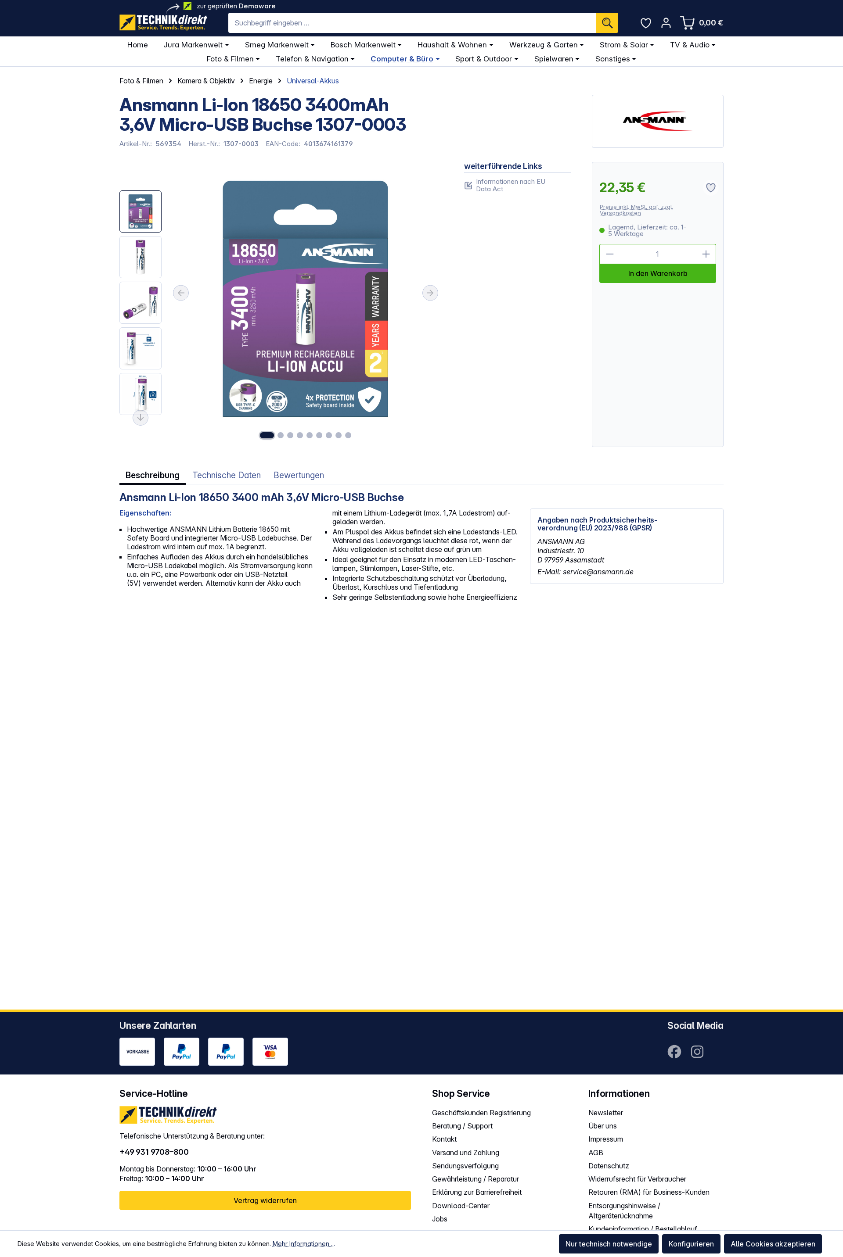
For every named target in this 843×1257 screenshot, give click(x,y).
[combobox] (412, 23)
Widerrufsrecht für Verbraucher (637, 1179)
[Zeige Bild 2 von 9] (280, 435)
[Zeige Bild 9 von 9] (348, 435)
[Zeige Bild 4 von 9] (300, 435)
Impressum (605, 1139)
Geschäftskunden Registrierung (481, 1112)
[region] (281, 305)
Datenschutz (608, 1165)
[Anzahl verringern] (609, 254)
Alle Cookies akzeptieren (773, 1243)
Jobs (439, 1218)
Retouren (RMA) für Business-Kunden (649, 1192)
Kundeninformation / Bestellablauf (642, 1229)
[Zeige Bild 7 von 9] (329, 435)
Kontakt (444, 1139)
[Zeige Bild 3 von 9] (290, 435)
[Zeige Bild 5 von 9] (309, 435)
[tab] (152, 475)
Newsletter (605, 1112)
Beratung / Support (462, 1125)
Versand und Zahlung (465, 1152)
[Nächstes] (430, 293)
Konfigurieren (691, 1243)
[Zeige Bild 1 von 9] (267, 435)
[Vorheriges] (181, 293)
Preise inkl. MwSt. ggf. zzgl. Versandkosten (636, 210)
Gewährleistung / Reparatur (475, 1179)
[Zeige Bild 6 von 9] (319, 435)
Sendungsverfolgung (465, 1165)
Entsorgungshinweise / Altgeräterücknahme (624, 1210)
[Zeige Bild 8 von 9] (338, 435)
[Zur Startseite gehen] (163, 22)
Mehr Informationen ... (304, 1243)
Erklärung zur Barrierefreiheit (477, 1192)
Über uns (602, 1125)
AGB (595, 1152)
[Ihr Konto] (666, 22)
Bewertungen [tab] (299, 475)
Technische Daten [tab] (226, 475)
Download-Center (461, 1205)
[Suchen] (607, 23)
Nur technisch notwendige (609, 1243)
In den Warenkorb (658, 273)
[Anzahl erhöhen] (706, 254)
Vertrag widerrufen (265, 1200)
